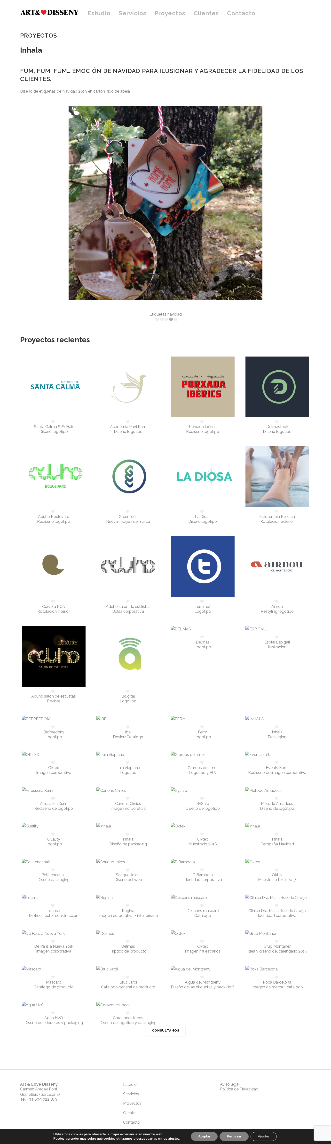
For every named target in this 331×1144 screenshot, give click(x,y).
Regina (128, 910)
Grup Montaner (277, 946)
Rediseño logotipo (202, 431)
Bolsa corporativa (128, 611)
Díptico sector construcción (53, 915)
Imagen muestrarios (203, 951)
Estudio (130, 1084)
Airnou (277, 606)
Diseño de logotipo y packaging (128, 1022)
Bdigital (128, 696)
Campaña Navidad (277, 844)
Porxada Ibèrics (202, 426)
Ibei (128, 732)
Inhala (277, 732)
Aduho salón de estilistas (128, 606)
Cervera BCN (53, 606)
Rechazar (234, 1136)
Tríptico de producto (128, 951)
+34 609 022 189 (42, 1099)
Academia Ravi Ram (128, 426)
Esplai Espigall (277, 642)
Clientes (130, 1113)
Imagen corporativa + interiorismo (128, 915)
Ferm (202, 732)
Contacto (131, 1122)
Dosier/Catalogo (128, 737)
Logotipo (202, 611)
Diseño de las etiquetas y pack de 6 (202, 987)
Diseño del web (128, 879)
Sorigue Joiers (128, 875)
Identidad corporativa (202, 879)
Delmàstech (277, 426)
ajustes (173, 1138)
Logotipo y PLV (203, 772)
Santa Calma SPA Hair (53, 426)
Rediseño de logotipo (53, 808)
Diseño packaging (54, 879)
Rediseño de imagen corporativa (277, 772)
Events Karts (277, 767)
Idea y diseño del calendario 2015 (277, 951)
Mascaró (53, 982)
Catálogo (202, 915)
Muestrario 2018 (202, 844)
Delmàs (203, 642)
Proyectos (132, 1103)
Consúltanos (165, 1030)
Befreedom (53, 732)
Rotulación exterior (277, 521)
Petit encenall (53, 875)
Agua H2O (53, 1018)
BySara (202, 803)
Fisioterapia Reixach (277, 516)
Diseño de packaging (128, 844)
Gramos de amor (203, 767)
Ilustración (277, 647)
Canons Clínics (128, 803)
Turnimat (203, 606)
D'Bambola (203, 875)
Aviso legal (229, 1084)
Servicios (131, 1094)
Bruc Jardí (128, 982)
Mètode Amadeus (277, 803)
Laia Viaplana (128, 767)
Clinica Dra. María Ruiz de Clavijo (277, 910)
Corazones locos (128, 1018)
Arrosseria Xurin (53, 803)
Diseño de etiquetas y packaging (53, 1022)
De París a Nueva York (53, 946)
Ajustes (263, 1136)
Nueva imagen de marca (128, 521)
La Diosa (203, 516)
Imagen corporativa (53, 772)
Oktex (53, 767)
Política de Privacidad (239, 1089)
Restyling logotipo (277, 611)
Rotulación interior (53, 611)
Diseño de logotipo (203, 808)
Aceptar (204, 1136)
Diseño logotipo (53, 431)
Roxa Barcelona (277, 982)
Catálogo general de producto (128, 987)
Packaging (277, 737)
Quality (53, 839)
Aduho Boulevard (53, 516)
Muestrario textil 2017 (277, 879)
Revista (53, 701)
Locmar (54, 910)
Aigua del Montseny (203, 982)
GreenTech (128, 516)
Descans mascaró (203, 910)
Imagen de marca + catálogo (277, 987)
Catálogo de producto (54, 987)
